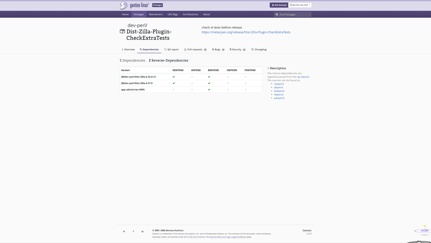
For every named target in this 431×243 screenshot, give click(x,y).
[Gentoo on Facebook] (133, 231)
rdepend (279, 83)
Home (125, 14)
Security (238, 49)
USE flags (173, 14)
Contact (307, 230)
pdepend (279, 98)
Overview (129, 49)
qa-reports (303, 76)
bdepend (279, 90)
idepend (279, 94)
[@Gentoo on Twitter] (124, 231)
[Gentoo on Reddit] (142, 231)
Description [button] (278, 68)
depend (278, 87)
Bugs (219, 49)
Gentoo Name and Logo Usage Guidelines (228, 237)
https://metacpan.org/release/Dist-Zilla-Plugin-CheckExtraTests (246, 32)
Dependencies (150, 49)
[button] (279, 5)
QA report (173, 49)
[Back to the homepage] (134, 5)
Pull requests (196, 49)
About (206, 14)
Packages (139, 14)
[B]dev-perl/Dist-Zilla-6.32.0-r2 (138, 76)
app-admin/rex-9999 (133, 89)
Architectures (190, 14)
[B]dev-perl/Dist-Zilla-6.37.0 (137, 83)
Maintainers (156, 14)
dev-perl (137, 25)
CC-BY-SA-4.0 (192, 237)
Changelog (260, 49)
